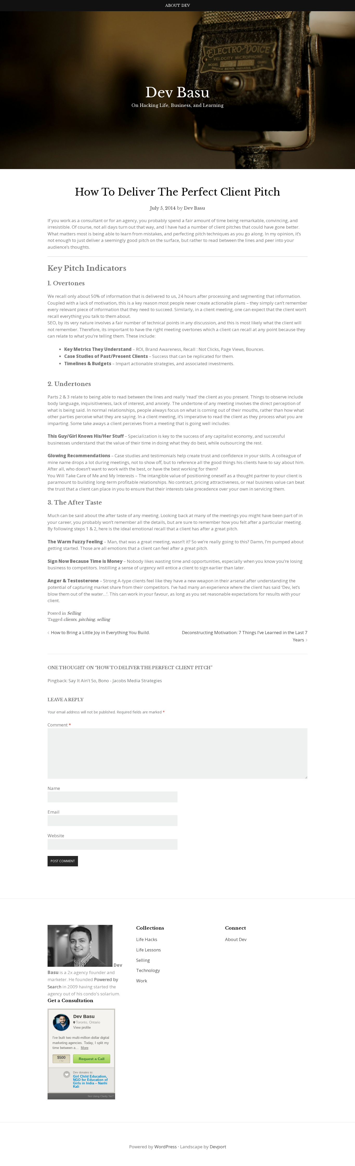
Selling (74, 613)
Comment (59, 725)
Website (56, 836)
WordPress (165, 1147)
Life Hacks (146, 939)
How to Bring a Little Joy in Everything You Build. (100, 632)
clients (69, 619)
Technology (148, 970)
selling (103, 619)
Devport (218, 1147)
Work (141, 981)
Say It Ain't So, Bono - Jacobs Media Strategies (115, 681)
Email (54, 812)
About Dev (177, 5)
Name (54, 788)
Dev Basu (177, 92)
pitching (86, 619)
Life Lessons (148, 950)
